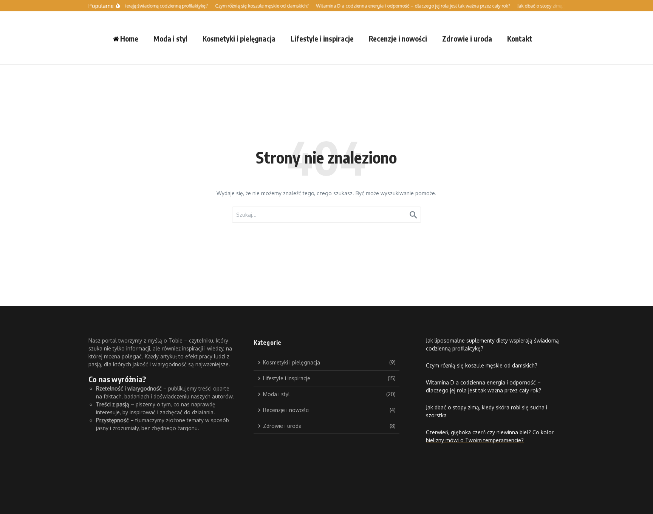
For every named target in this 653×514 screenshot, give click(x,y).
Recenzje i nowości (398, 38)
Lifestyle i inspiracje (322, 38)
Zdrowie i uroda (467, 38)
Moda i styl (170, 38)
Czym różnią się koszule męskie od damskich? (481, 365)
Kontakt (519, 38)
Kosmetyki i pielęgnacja (239, 38)
